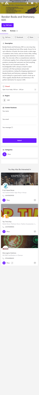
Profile (4, 31)
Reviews (13, 31)
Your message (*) (7, 127)
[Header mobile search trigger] (36, 3)
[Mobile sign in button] (27, 3)
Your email (5, 119)
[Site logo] (7, 3)
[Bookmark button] (34, 200)
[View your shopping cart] (32, 3)
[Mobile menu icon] (2, 3)
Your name (5, 111)
